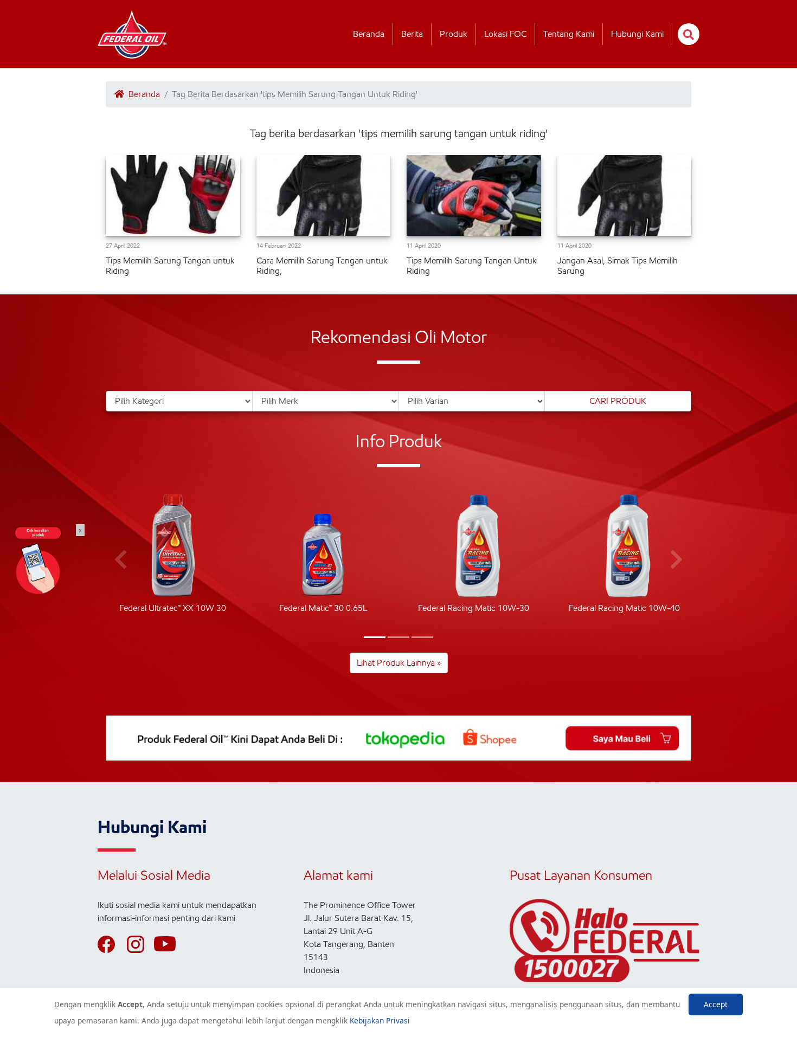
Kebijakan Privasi (380, 1020)
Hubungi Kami (637, 34)
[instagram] (140, 944)
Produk (453, 34)
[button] (374, 637)
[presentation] (120, 560)
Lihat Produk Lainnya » (399, 663)
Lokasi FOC (505, 34)
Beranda (368, 34)
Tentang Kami (568, 34)
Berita (412, 34)
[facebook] (111, 944)
